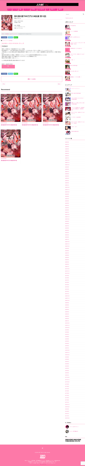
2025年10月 (67, 164)
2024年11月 (67, 189)
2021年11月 (67, 271)
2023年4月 (67, 232)
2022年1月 (67, 266)
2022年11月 (67, 243)
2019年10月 (67, 327)
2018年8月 (67, 359)
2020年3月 (67, 316)
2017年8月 (67, 386)
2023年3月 (67, 234)
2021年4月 (67, 286)
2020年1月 (67, 320)
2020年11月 (67, 298)
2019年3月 (67, 343)
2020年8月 (67, 305)
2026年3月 (67, 153)
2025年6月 (67, 173)
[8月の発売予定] (67, 27)
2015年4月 (67, 409)
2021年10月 (67, 273)
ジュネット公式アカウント (74, 426)
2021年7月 (67, 280)
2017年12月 (67, 377)
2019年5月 (67, 338)
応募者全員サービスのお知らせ (76, 48)
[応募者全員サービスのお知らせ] (67, 50)
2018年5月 (67, 366)
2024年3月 (67, 207)
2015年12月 (67, 406)
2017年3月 (67, 397)
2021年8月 (67, 277)
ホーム (9, 9)
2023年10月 (67, 219)
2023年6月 (67, 228)
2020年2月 (67, 318)
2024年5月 (67, 203)
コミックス (26, 9)
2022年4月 (67, 259)
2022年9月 (67, 248)
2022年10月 (67, 246)
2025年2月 (67, 182)
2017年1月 (67, 402)
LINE (16, 37)
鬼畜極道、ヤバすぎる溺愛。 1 (76, 76)
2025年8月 (67, 169)
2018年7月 (67, 361)
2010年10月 (67, 418)
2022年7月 (67, 253)
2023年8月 (67, 223)
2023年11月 (67, 216)
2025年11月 (67, 162)
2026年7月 (67, 144)
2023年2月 (67, 237)
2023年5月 (67, 230)
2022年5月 (67, 257)
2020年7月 (67, 307)
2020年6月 (67, 309)
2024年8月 (67, 196)
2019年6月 (67, 336)
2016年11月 (67, 404)
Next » (59, 84)
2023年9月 (67, 221)
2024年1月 (67, 212)
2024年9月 (67, 194)
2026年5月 (67, 148)
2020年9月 (67, 302)
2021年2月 (67, 291)
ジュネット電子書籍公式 (73, 431)
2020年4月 (67, 314)
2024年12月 (67, 187)
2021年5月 (67, 284)
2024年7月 (67, 198)
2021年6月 (67, 282)
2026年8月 (67, 142)
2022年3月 (67, 262)
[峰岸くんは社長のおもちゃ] (67, 39)
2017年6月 (67, 390)
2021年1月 (67, 293)
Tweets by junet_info (69, 18)
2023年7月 (67, 225)
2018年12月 (67, 350)
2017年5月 (67, 393)
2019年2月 (67, 345)
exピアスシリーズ (5, 40)
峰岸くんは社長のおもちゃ (75, 37)
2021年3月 (67, 289)
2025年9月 (67, 167)
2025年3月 (67, 180)
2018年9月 (67, 357)
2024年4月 (67, 205)
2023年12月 (67, 214)
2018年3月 (67, 370)
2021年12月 (67, 268)
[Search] (83, 14)
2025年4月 (67, 178)
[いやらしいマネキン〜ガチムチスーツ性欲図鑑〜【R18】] (67, 44)
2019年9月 (67, 329)
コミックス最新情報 (74, 31)
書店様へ (60, 9)
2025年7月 (67, 171)
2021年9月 (67, 275)
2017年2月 (67, 399)
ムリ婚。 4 (72, 59)
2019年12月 (67, 323)
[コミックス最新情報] (67, 33)
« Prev (3, 84)
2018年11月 (67, 352)
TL (47, 9)
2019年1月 (67, 348)
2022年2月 (67, 264)
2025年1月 (67, 185)
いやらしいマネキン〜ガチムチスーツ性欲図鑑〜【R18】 (77, 43)
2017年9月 (67, 384)
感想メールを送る (32, 79)
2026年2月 (67, 155)
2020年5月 (67, 311)
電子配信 (10, 40)
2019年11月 (67, 325)
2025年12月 (67, 160)
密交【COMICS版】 (74, 65)
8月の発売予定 (41, 9)
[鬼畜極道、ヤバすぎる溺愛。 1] (67, 78)
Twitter (11, 37)
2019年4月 (67, 341)
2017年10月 (67, 381)
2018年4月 (67, 368)
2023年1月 (67, 239)
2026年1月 (67, 158)
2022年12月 (67, 241)
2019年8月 (67, 332)
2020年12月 (67, 295)
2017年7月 (67, 388)
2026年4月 (67, 151)
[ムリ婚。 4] (67, 61)
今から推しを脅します (74, 71)
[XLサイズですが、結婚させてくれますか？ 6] (67, 56)
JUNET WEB (40, 452)
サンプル (15, 9)
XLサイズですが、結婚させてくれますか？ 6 (77, 54)
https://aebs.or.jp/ (43, 464)
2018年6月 (67, 363)
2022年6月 (67, 255)
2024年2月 (67, 210)
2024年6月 (67, 200)
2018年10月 (67, 354)
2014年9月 (67, 411)
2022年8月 (67, 250)
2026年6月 (67, 146)
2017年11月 (67, 379)
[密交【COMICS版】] (67, 67)
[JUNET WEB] (42, 4)
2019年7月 (67, 334)
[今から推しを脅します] (67, 73)
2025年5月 (67, 176)
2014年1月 (67, 413)
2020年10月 (67, 300)
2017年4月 (67, 395)
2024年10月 (67, 191)
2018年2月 (67, 372)
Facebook (4, 37)
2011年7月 (67, 415)
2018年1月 (67, 375)
